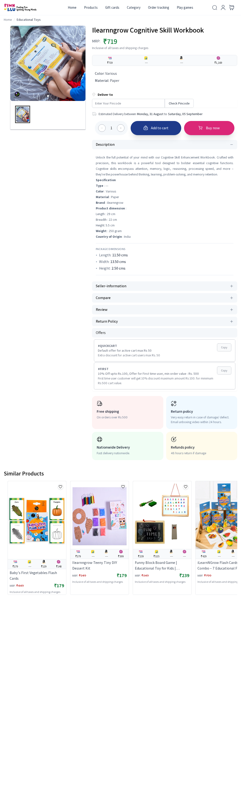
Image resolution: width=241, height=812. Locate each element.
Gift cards (112, 7)
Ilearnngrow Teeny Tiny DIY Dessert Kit (94, 565)
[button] (48, 96)
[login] (223, 7)
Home (72, 7)
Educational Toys (29, 19)
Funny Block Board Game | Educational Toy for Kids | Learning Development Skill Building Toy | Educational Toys (160, 565)
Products (91, 7)
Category (134, 7)
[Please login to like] (60, 487)
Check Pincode (179, 103)
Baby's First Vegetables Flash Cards (33, 575)
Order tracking (158, 7)
